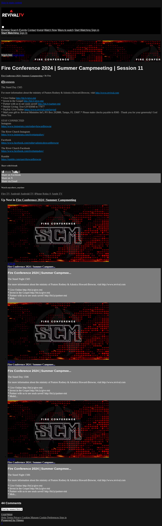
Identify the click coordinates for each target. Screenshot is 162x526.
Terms (10, 517)
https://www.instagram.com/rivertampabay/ (22, 134)
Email (17, 171)
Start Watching (82, 30)
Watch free (7, 55)
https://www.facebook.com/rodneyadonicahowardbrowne (30, 142)
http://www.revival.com (107, 92)
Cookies (26, 517)
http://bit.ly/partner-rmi (49, 103)
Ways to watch (66, 30)
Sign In (23, 33)
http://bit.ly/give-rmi (26, 98)
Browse (5, 30)
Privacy (18, 517)
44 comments (8, 82)
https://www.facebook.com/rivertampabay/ (22, 151)
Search (14, 30)
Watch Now (50, 30)
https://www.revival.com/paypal (40, 109)
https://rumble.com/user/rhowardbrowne (21, 159)
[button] (3, 27)
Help (4, 517)
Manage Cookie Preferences (45, 517)
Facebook (6, 171)
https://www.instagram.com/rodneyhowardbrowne (26, 126)
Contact (32, 30)
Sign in (95, 30)
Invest (40, 30)
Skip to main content (11, 2)
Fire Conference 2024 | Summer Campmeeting (22, 76)
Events (23, 30)
